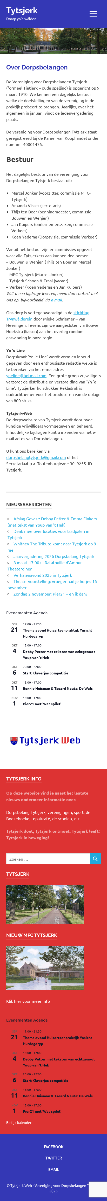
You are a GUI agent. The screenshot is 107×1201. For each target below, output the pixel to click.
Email (53, 1170)
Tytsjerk (22, 10)
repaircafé (40, 818)
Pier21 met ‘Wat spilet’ (42, 703)
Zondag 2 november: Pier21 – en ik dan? (50, 593)
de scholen (62, 818)
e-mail (56, 299)
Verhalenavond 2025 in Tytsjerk (43, 575)
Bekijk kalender (18, 715)
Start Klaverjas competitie (45, 673)
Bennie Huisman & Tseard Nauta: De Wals (58, 688)
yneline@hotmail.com (26, 375)
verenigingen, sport (66, 812)
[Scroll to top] (98, 1192)
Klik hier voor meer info (28, 1001)
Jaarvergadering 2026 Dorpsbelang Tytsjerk (54, 556)
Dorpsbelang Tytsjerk (25, 812)
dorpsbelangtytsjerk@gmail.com (36, 457)
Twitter (53, 1158)
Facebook (53, 1147)
